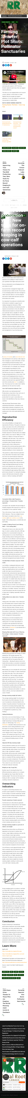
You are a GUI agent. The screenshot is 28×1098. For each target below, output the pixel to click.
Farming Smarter (6, 22)
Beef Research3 (8, 256)
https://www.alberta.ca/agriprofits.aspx (12, 951)
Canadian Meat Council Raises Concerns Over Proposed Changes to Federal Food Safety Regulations (13, 1031)
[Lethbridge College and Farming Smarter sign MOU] (7, 134)
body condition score (14, 518)
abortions (12, 627)
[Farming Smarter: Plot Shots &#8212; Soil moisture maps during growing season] (18, 117)
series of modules (7, 357)
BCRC (11, 971)
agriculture (5, 971)
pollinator (15, 147)
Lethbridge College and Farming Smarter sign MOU (6, 140)
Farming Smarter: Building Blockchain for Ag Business (6, 123)
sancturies (22, 147)
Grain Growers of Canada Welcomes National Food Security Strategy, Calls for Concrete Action (13, 1054)
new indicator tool (20, 357)
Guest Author (7, 62)
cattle (4, 974)
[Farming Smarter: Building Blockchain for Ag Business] (7, 117)
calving (21, 971)
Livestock (10, 974)
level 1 (15, 382)
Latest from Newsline (7, 1026)
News (13, 22)
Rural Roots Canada (22, 1095)
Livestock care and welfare (9, 978)
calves (16, 971)
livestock (21, 974)
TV (16, 22)
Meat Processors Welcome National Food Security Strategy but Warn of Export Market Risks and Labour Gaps (13, 1047)
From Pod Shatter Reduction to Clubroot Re (17, 15)
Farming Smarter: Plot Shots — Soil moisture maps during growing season (17, 124)
